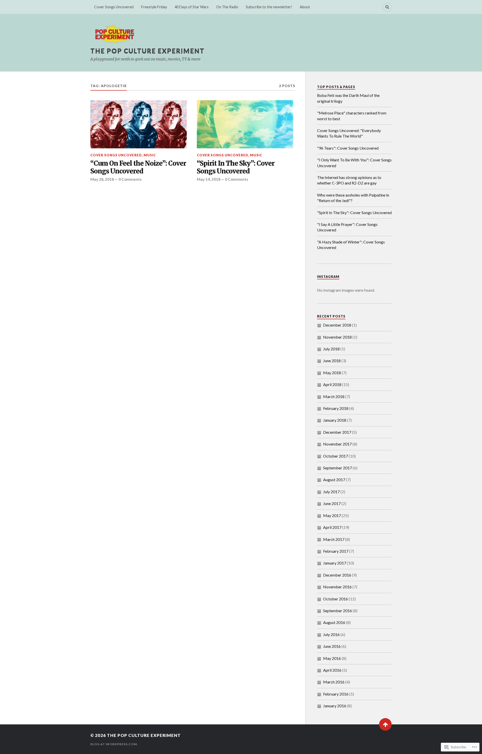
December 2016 (337, 575)
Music (150, 155)
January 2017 (334, 562)
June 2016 (332, 646)
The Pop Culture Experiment (147, 50)
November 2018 (337, 337)
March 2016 (333, 681)
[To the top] (385, 724)
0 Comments (130, 179)
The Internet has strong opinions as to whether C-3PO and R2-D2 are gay (349, 180)
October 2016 (335, 598)
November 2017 (337, 444)
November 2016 (337, 586)
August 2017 (334, 479)
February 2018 (335, 408)
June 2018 (332, 360)
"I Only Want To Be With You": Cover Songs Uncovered (354, 162)
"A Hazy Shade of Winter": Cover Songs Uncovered (351, 244)
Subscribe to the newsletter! (269, 7)
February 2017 (335, 551)
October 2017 (335, 456)
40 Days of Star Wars (191, 7)
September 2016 (337, 610)
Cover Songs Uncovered (114, 7)
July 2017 (331, 491)
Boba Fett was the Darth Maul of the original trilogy (348, 98)
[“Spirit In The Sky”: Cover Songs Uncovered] (245, 124)
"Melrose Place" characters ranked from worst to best (351, 115)
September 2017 (337, 467)
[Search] (387, 7)
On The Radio (227, 7)
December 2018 (337, 325)
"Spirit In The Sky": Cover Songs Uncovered (354, 212)
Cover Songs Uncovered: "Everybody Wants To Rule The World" (349, 133)
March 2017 (333, 539)
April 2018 (332, 384)
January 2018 (334, 420)
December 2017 (337, 432)
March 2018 (333, 396)
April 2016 (332, 670)
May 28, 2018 (102, 179)
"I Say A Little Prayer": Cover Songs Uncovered (347, 227)
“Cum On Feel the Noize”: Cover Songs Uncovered (138, 167)
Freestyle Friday (154, 7)
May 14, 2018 (208, 179)
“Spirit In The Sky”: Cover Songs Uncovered (235, 167)
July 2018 (331, 348)
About (305, 7)
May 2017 (332, 515)
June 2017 (332, 503)
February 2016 (335, 694)
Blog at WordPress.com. (114, 744)
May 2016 (332, 658)
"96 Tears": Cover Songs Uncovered (348, 148)
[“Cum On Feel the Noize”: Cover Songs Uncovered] (138, 124)
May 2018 (332, 372)
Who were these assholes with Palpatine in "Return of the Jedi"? (353, 198)
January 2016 (334, 705)
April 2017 (332, 527)
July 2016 (331, 634)
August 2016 (334, 622)
